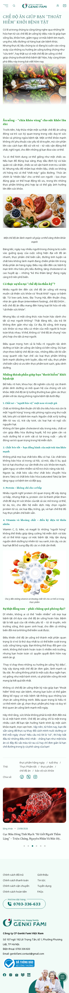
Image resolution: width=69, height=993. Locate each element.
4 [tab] (36, 846)
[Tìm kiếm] (14, 5)
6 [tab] (44, 846)
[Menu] (6, 5)
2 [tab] (28, 846)
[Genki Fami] (34, 5)
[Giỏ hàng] (64, 5)
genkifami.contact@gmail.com (27, 953)
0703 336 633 (23, 949)
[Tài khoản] (58, 6)
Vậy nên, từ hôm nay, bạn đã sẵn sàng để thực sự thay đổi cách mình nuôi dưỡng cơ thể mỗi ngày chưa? (34, 730)
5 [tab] (40, 846)
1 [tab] (24, 846)
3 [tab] (32, 846)
